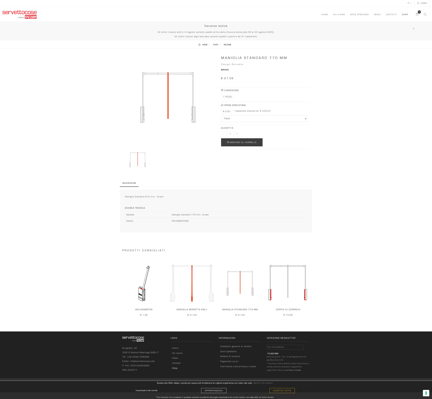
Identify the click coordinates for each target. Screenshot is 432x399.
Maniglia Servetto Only (192, 310)
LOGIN (423, 3)
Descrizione (129, 183)
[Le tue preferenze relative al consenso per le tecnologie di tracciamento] (426, 393)
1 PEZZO (227, 97)
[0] (417, 14)
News (377, 14)
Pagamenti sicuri (229, 361)
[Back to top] (422, 389)
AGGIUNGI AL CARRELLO (243, 142)
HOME (324, 14)
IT (409, 3)
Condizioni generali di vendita (235, 346)
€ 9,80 (226, 111)
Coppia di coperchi (288, 310)
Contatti (391, 14)
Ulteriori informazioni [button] (263, 383)
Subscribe (273, 354)
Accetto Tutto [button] (282, 391)
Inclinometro (144, 310)
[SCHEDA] (162, 300)
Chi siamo (339, 14)
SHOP (215, 45)
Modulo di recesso (230, 356)
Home (175, 348)
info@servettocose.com (142, 361)
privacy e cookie (294, 370)
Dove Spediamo (228, 351)
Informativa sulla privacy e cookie (238, 366)
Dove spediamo (359, 14)
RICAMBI (227, 45)
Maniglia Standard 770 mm (240, 310)
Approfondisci (214, 391)
